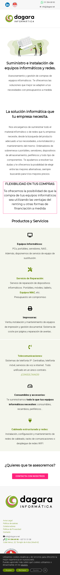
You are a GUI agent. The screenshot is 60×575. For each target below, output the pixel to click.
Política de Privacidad (12, 529)
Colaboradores (9, 526)
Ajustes (36, 570)
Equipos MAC (27, 292)
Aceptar (9, 570)
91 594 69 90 (49, 2)
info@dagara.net (47, 7)
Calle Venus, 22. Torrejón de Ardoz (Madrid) (21, 542)
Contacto (6, 532)
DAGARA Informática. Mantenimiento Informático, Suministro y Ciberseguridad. (20, 18)
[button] (54, 15)
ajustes (24, 565)
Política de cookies (10, 523)
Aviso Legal (8, 520)
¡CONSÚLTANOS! (30, 374)
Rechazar (22, 570)
